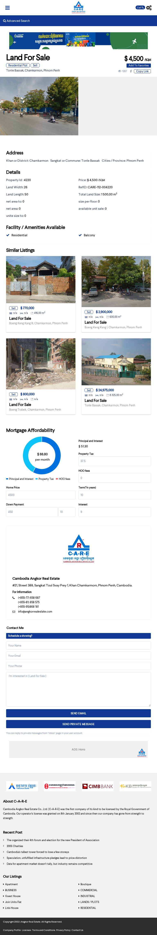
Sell (35, 65)
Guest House (12, 896)
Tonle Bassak (15, 70)
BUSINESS (11, 890)
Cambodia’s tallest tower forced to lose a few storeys (38, 852)
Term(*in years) (87, 487)
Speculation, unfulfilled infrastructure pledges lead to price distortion (47, 857)
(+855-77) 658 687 (29, 597)
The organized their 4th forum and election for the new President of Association (53, 840)
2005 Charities (15, 846)
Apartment (11, 884)
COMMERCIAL (89, 890)
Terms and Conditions (43, 930)
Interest (82, 504)
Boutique (86, 884)
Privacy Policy (63, 930)
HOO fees (84, 470)
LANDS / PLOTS (90, 902)
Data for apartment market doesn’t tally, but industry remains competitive (49, 863)
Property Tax (86, 453)
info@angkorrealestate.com (35, 611)
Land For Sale (20, 318)
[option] (22, 787)
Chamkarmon (33, 70)
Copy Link (142, 71)
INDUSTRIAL (88, 896)
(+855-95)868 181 (28, 606)
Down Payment (15, 504)
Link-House (11, 907)
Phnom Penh (52, 70)
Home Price (13, 487)
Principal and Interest (90, 440)
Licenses (26, 930)
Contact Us (77, 930)
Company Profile (12, 930)
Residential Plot (17, 65)
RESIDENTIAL (88, 907)
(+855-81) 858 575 (28, 602)
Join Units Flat (13, 902)
